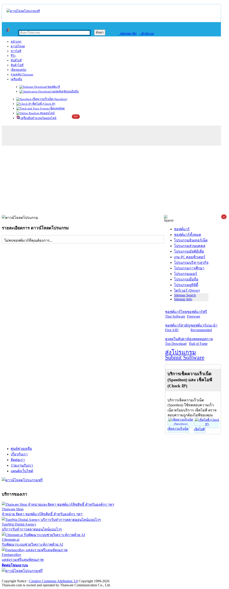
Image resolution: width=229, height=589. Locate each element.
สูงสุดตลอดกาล (201, 341)
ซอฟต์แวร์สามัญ (178, 327)
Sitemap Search (185, 295)
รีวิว (13, 55)
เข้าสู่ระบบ (146, 33)
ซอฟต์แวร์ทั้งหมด (187, 235)
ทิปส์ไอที (16, 60)
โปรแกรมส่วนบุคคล (189, 246)
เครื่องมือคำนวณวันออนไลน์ (38, 118)
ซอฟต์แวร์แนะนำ (204, 327)
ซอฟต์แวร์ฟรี (197, 314)
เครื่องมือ (16, 79)
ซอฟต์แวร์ (53, 86)
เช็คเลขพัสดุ (57, 108)
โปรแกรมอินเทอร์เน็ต (191, 240)
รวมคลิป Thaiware (22, 74)
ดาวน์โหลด (18, 46)
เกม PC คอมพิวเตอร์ (189, 257)
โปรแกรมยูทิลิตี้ (186, 285)
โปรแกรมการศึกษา (189, 268)
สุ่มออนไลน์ (47, 113)
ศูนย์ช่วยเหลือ (21, 449)
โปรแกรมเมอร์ (185, 274)
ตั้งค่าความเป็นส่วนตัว (19, 576)
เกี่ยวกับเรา (19, 454)
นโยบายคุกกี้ (92, 576)
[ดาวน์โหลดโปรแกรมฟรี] (23, 11)
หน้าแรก (16, 41)
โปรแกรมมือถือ (186, 279)
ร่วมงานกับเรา (22, 465)
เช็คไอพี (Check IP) (43, 103)
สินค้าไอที (17, 65)
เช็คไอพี (199, 429)
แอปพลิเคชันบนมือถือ (65, 91)
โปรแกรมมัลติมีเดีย (189, 251)
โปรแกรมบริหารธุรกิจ (191, 262)
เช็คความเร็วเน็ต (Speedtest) (49, 99)
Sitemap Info (183, 299)
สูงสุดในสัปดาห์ (177, 341)
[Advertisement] (114, 181)
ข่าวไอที (16, 51)
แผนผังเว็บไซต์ (22, 471)
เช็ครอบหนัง (18, 69)
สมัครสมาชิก (127, 33)
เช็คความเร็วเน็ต (178, 428)
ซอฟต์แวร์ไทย (176, 314)
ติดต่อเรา (18, 460)
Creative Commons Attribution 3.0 (53, 581)
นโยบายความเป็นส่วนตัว (59, 576)
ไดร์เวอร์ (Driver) (187, 290)
